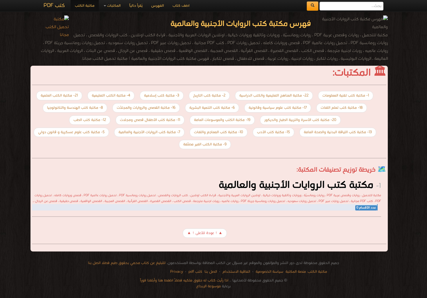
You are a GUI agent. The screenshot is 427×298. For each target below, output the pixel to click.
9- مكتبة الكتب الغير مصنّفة (205, 144)
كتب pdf (195, 271)
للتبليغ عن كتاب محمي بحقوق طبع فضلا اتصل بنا (127, 263)
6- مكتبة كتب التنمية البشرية (212, 107)
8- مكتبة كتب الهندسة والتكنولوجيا (75, 107)
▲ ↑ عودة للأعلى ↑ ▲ (205, 233)
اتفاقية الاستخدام (235, 271)
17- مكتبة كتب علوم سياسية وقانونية (278, 107)
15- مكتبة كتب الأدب (273, 132)
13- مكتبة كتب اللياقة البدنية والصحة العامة (338, 132)
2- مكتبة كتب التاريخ (209, 95)
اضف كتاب (181, 5)
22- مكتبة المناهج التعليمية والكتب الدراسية (273, 95)
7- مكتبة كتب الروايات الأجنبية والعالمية (149, 132)
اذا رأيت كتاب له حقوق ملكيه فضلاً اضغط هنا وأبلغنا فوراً (184, 280)
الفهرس (157, 5)
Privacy (176, 271)
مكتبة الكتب (84, 5)
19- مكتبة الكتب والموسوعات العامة (222, 120)
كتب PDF (54, 5)
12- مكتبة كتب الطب (89, 120)
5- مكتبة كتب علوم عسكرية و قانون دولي (71, 132)
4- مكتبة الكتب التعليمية (111, 95)
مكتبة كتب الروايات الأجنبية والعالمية (296, 185)
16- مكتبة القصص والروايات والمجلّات (146, 107)
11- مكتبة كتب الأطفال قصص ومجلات (150, 120)
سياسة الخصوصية (269, 271)
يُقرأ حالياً (136, 5)
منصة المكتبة (296, 271)
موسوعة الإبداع (208, 286)
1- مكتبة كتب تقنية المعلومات (345, 95)
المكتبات (113, 5)
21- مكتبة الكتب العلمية (59, 95)
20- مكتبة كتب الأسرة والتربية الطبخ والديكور (300, 120)
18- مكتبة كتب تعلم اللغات (342, 107)
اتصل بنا (210, 271)
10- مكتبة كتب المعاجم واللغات (218, 132)
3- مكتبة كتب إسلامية (161, 95)
